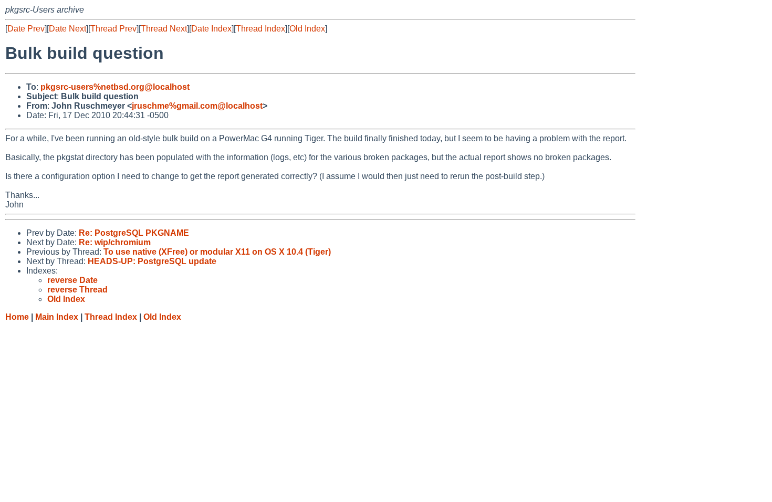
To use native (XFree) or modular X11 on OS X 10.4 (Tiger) (217, 251)
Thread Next (164, 28)
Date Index (211, 28)
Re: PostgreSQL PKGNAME (134, 232)
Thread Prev (113, 28)
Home (17, 316)
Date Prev (26, 28)
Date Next (67, 28)
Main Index (56, 316)
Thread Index (260, 28)
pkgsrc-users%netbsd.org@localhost (115, 86)
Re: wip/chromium (115, 242)
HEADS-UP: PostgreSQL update (152, 261)
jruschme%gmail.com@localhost (197, 105)
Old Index (307, 28)
